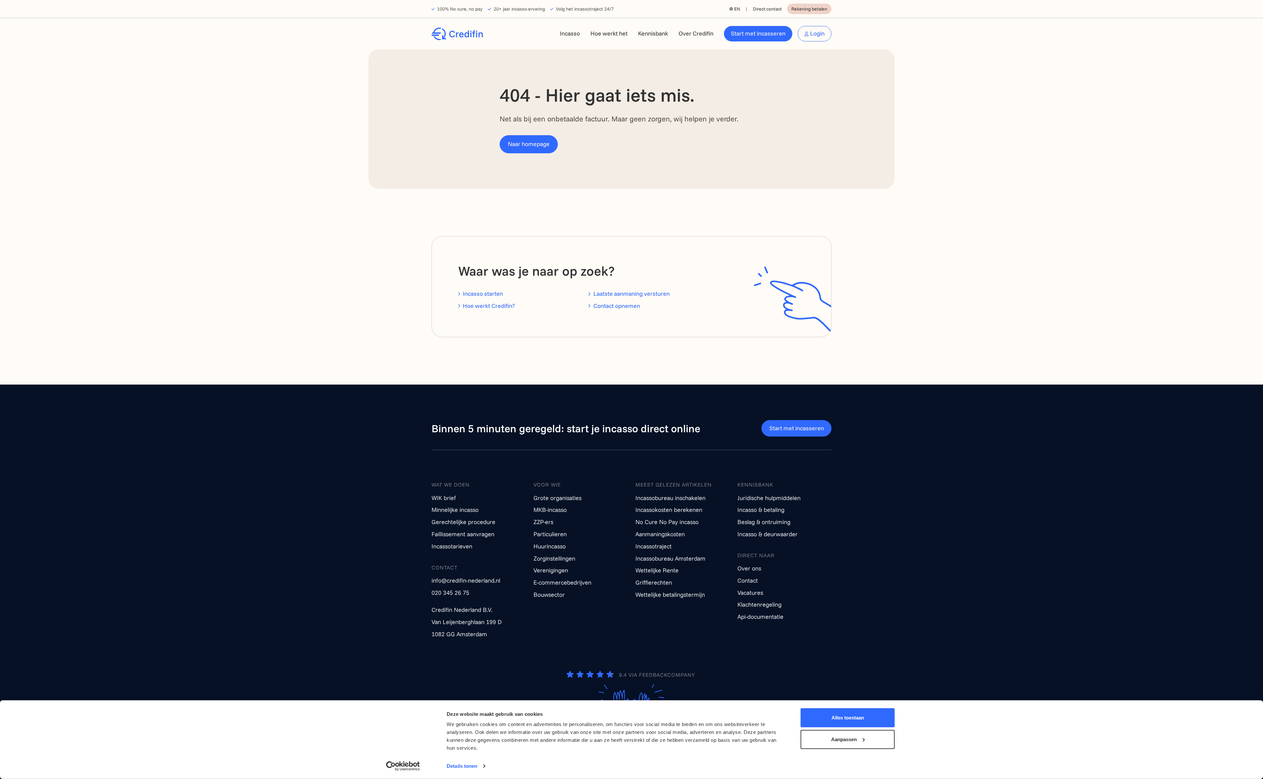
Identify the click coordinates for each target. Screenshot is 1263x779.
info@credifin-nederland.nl (466, 580)
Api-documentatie (760, 616)
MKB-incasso (550, 510)
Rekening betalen (809, 9)
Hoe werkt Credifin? (489, 306)
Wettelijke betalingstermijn (670, 594)
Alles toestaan (847, 717)
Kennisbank (653, 33)
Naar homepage (529, 144)
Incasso (570, 33)
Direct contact (767, 9)
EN (737, 9)
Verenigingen (550, 570)
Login (817, 33)
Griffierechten (653, 582)
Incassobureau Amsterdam (670, 558)
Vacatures (750, 592)
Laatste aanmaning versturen (631, 293)
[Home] (457, 34)
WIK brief (444, 498)
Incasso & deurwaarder (767, 534)
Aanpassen (844, 739)
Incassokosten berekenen (668, 510)
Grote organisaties (557, 498)
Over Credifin (696, 33)
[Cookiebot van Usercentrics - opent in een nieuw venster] (403, 766)
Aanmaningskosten (660, 534)
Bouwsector (549, 594)
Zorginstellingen (554, 558)
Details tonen (462, 766)
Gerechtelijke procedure (463, 522)
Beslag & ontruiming (763, 522)
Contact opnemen (616, 306)
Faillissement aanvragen (463, 534)
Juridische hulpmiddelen (769, 498)
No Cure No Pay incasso (667, 522)
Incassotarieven (452, 546)
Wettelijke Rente (657, 570)
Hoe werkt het (609, 33)
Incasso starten (483, 293)
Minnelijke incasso (455, 510)
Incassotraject (653, 546)
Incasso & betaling (760, 510)
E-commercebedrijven (562, 582)
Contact (747, 580)
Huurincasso (549, 546)
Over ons (749, 568)
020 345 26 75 (450, 592)
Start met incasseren (758, 33)
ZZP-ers (543, 522)
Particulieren (550, 534)
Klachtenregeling (759, 604)
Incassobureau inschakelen (670, 498)
